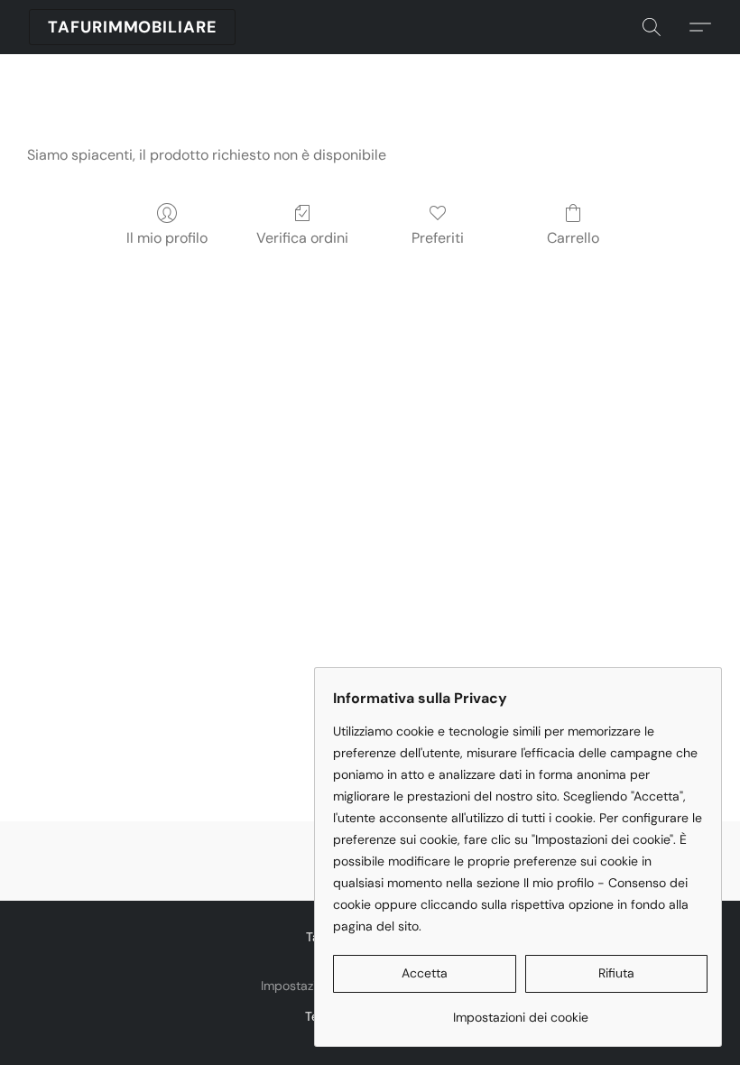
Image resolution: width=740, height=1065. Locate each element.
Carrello (573, 237)
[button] (132, 27)
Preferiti (438, 237)
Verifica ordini (302, 237)
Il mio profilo (167, 237)
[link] (520, 1010)
